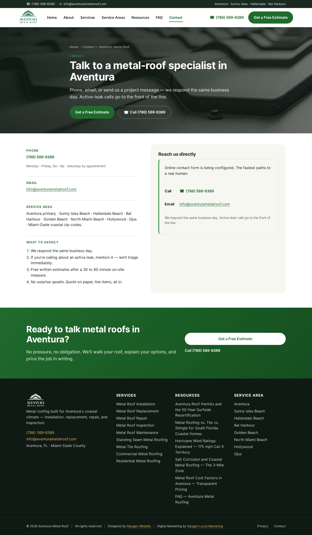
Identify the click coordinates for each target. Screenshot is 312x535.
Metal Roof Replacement (137, 411)
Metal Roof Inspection (135, 425)
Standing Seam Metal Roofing (142, 439)
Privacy (262, 526)
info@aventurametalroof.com (84, 4)
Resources (140, 17)
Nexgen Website (139, 526)
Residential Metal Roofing (138, 461)
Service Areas (113, 17)
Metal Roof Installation (135, 404)
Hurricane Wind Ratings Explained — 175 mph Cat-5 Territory (199, 446)
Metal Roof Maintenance (137, 432)
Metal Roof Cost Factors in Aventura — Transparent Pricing (198, 484)
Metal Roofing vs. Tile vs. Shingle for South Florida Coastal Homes (197, 428)
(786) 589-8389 (43, 4)
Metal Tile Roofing (132, 446)
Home (52, 17)
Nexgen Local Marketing (205, 526)
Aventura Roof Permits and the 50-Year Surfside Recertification (198, 410)
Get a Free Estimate (271, 17)
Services (87, 17)
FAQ (159, 17)
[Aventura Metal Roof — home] (28, 17)
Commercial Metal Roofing (139, 454)
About (68, 17)
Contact (175, 17)
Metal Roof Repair (131, 418)
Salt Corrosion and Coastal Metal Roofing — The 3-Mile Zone (199, 465)
